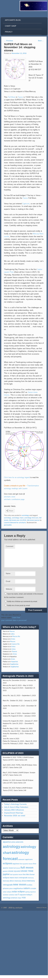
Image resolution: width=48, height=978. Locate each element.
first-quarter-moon (26, 864)
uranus (14, 898)
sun (16, 895)
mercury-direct (8, 881)
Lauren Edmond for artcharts (15, 523)
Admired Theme (41, 907)
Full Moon (11, 97)
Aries (13, 639)
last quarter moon (16, 874)
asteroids (19, 842)
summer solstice (8, 895)
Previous (8, 41)
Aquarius (14, 662)
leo (24, 874)
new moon (19, 884)
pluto (11, 888)
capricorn (29, 859)
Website (9, 589)
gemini (5, 871)
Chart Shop (10, 26)
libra (28, 874)
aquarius (7, 842)
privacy (8, 32)
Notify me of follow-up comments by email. (22, 601)
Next (41, 41)
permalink (8, 525)
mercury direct (21, 881)
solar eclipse (7, 892)
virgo (19, 898)
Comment (9, 546)
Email (8, 581)
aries (13, 842)
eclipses (7, 863)
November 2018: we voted (14, 816)
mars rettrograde (21, 878)
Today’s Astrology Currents (15, 804)
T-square (22, 895)
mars (12, 877)
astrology (25, 515)
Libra (12, 634)
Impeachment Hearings (13, 813)
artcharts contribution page (14, 499)
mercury (31, 877)
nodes (29, 885)
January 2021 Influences (14, 810)
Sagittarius (14, 664)
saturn (26, 888)
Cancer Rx (15, 644)
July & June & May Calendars (16, 807)
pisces (6, 888)
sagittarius (18, 888)
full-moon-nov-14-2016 (17, 520)
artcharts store (9, 497)
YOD (24, 898)
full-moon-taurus (33, 520)
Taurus (20, 97)
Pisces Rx (16, 636)
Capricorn (26, 204)
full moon (16, 868)
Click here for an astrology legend (17, 477)
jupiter (6, 874)
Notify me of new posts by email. (18, 605)
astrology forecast (31, 518)
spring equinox (30, 892)
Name (8, 573)
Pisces (12, 631)
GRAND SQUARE (14, 871)
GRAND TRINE (26, 871)
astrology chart (18, 518)
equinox (16, 864)
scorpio (33, 888)
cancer (21, 859)
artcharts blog (13, 20)
